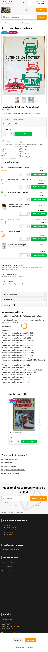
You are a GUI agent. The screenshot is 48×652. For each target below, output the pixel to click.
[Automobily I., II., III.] (4, 221)
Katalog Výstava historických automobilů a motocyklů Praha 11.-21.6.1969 (18, 246)
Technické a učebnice (11, 473)
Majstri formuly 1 (15, 433)
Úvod (2, 23)
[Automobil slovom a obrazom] (4, 194)
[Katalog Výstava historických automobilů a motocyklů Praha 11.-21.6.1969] (4, 246)
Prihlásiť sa (36, 498)
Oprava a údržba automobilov (14, 470)
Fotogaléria (10, 532)
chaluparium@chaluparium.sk (14, 633)
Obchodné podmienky (13, 530)
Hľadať (41, 17)
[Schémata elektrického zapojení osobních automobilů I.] (4, 207)
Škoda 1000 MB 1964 (14, 231)
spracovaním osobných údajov (20, 503)
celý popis (36, 113)
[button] (39, 422)
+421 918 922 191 (7, 2)
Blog (7, 537)
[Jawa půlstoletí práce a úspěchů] (4, 169)
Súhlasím (30, 640)
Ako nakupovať (11, 528)
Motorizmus (10, 23)
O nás (8, 525)
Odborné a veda (10, 466)
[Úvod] (10, 10)
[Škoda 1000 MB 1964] (4, 234)
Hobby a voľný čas (10, 459)
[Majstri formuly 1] (24, 414)
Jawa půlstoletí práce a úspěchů (18, 167)
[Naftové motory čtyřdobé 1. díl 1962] (4, 182)
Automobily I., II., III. (14, 219)
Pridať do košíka (23, 134)
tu (32, 647)
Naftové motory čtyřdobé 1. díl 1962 (20, 179)
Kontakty (9, 535)
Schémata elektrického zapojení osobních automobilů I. (18, 206)
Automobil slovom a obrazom (18, 192)
